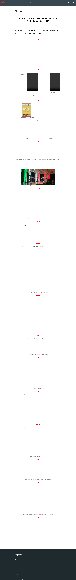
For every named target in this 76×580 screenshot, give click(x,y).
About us (34, 2)
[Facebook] (68, 2)
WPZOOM (59, 579)
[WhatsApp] (72, 2)
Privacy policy (17, 555)
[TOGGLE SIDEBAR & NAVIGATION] (74, 3)
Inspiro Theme (55, 579)
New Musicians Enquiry (18, 554)
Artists (38, 2)
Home (31, 2)
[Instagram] (70, 2)
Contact (42, 2)
